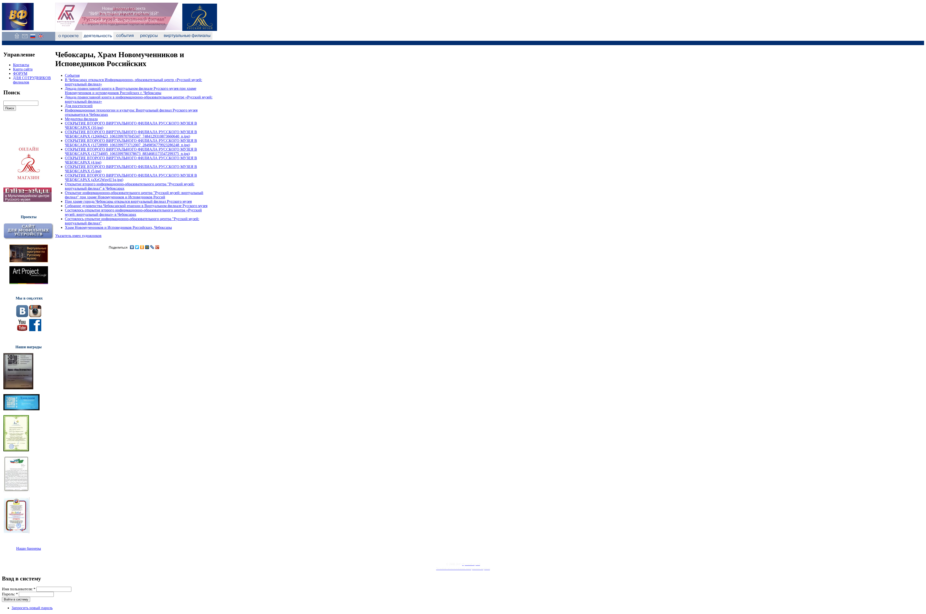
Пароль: (10, 594)
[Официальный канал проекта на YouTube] (22, 330)
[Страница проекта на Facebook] (35, 330)
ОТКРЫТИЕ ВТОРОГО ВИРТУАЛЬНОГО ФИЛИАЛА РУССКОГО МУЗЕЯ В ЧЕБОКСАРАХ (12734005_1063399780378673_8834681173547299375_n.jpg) (131, 151)
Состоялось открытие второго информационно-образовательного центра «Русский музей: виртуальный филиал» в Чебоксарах (133, 212)
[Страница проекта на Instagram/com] (35, 316)
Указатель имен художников (78, 236)
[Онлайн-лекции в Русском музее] (27, 200)
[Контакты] (25, 38)
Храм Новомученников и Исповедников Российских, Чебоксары (118, 227)
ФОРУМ (20, 73)
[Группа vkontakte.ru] (22, 316)
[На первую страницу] (17, 38)
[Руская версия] (33, 38)
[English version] (41, 38)
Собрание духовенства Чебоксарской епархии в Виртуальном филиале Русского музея (136, 206)
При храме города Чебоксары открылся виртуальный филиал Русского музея (128, 201)
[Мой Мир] (147, 247)
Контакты (21, 65)
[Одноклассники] (142, 247)
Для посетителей (79, 106)
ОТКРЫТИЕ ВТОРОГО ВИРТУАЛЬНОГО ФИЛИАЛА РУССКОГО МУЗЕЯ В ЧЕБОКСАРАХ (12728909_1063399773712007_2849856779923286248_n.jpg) (131, 143)
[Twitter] (137, 247)
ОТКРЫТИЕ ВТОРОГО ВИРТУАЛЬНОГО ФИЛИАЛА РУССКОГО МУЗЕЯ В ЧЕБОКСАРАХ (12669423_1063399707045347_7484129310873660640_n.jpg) (131, 134)
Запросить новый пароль (32, 608)
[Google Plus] (157, 247)
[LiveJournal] (152, 247)
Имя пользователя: (18, 589)
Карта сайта (23, 69)
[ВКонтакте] (132, 247)
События (72, 75)
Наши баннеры (28, 548)
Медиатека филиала (81, 119)
